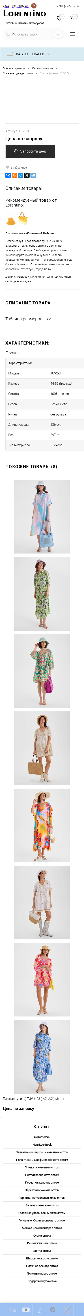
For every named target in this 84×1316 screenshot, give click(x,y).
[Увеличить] (42, 102)
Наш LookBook (42, 1144)
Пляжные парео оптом (42, 1273)
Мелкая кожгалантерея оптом (42, 1228)
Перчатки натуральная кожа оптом (42, 1197)
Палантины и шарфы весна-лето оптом (42, 1159)
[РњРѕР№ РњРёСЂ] (20, 175)
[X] (27, 175)
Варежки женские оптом (42, 1205)
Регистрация (20, 5)
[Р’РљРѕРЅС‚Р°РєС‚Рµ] (8, 175)
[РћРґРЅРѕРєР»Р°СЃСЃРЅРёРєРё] (14, 175)
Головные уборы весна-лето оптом (42, 1220)
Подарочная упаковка (42, 1281)
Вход (6, 5)
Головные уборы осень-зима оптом (42, 1213)
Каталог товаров (30, 54)
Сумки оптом (42, 1235)
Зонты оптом (42, 1250)
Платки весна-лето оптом (42, 1175)
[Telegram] (33, 175)
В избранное (19, 167)
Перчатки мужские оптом (42, 1190)
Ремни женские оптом (42, 1243)
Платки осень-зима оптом (42, 1167)
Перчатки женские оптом (42, 1182)
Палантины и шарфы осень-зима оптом (42, 1152)
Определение (34, 5)
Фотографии (42, 1137)
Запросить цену (33, 151)
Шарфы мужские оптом (42, 1258)
